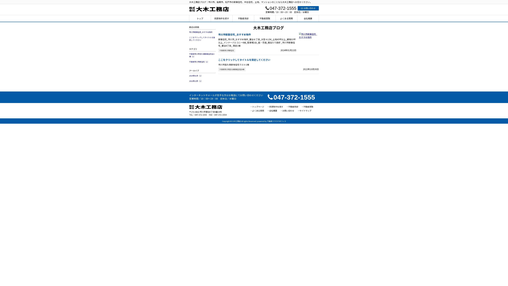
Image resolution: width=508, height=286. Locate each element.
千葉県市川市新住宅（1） (199, 62)
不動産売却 (243, 18)
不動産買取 (265, 18)
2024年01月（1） (196, 75)
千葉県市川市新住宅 (227, 50)
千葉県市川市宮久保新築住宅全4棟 (232, 69)
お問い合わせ (310, 8)
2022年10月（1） (196, 81)
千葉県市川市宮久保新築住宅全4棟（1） (201, 55)
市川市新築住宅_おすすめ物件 (200, 32)
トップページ (258, 106)
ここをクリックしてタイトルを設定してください (202, 38)
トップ (200, 18)
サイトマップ (305, 110)
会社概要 (308, 18)
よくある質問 (286, 18)
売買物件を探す (221, 18)
